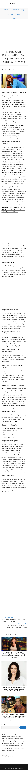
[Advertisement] (14, 33)
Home (3, 766)
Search (3, 724)
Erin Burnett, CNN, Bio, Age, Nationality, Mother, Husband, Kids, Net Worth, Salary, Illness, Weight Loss (14, 653)
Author (5, 70)
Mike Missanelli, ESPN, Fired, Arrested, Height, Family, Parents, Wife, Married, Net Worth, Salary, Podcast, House (14, 716)
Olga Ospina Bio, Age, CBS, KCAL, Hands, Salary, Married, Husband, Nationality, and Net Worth (13, 210)
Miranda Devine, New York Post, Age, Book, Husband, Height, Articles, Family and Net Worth (14, 689)
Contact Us (4, 755)
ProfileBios (14, 4)
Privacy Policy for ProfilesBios (8, 756)
